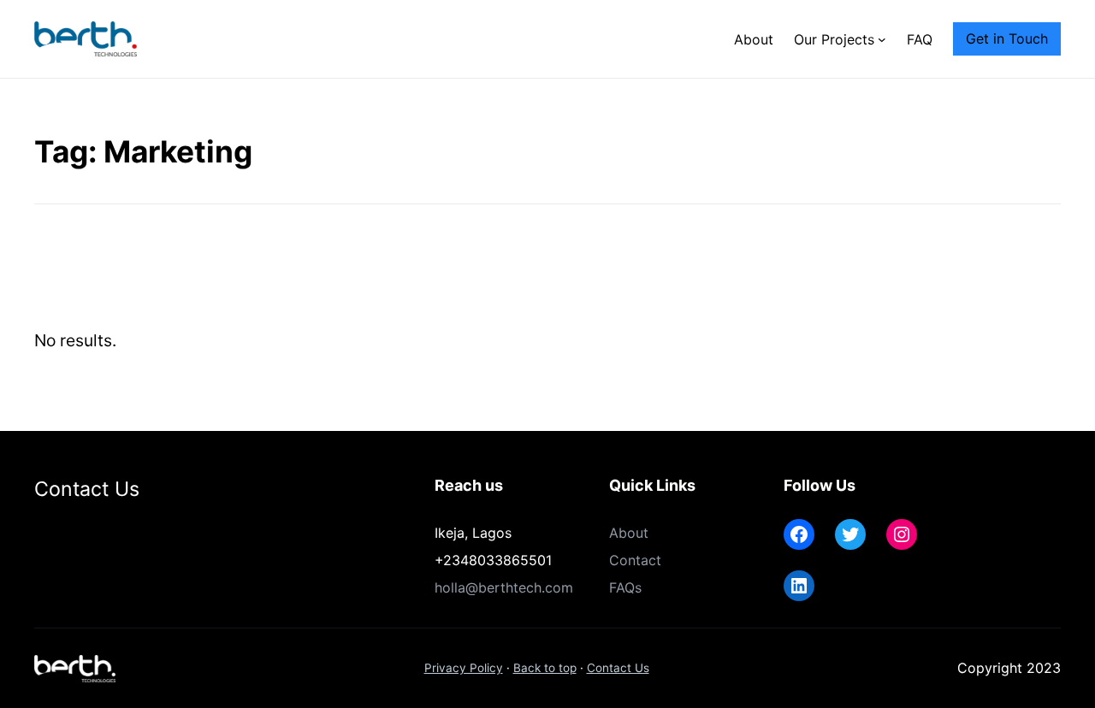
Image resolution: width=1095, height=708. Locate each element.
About (628, 532)
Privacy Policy (463, 668)
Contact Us (618, 668)
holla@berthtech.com (504, 587)
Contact (635, 560)
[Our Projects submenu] (882, 39)
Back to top (545, 668)
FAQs (625, 587)
